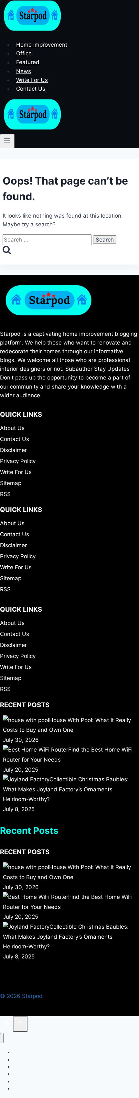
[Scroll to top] (6, 1024)
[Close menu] (2, 1038)
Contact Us (30, 88)
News (23, 71)
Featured (27, 62)
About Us (12, 428)
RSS (5, 494)
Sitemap (10, 483)
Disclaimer (13, 450)
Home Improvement (41, 44)
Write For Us (32, 80)
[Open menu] (7, 141)
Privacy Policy (18, 461)
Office (24, 53)
